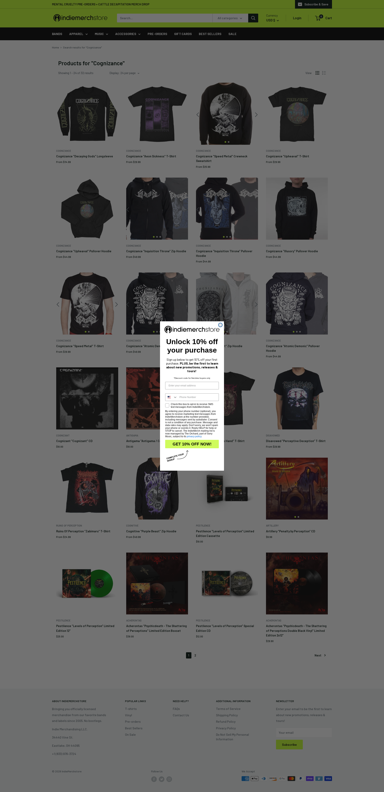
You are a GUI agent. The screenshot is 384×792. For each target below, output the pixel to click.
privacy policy (194, 436)
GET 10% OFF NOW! (192, 444)
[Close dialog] (220, 325)
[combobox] (171, 397)
